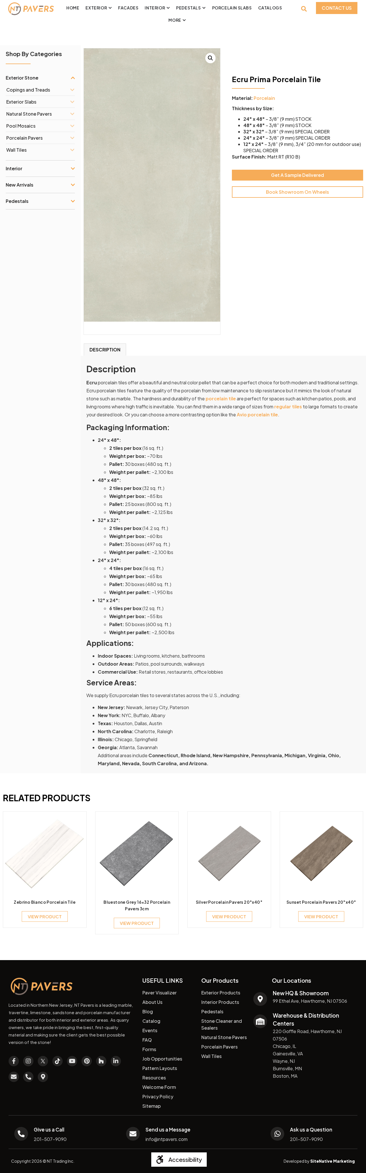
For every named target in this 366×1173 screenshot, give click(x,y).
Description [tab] (104, 350)
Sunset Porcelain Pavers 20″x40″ (321, 902)
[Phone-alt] (28, 1077)
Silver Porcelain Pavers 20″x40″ (229, 902)
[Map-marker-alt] (43, 1077)
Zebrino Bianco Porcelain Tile (44, 902)
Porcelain (264, 98)
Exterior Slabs (21, 102)
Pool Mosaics (20, 126)
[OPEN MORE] (184, 20)
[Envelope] (14, 1077)
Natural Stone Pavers (29, 114)
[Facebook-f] (14, 1061)
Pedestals (17, 201)
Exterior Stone (22, 78)
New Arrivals (19, 185)
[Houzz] (101, 1061)
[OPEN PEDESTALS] (204, 8)
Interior (14, 168)
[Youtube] (72, 1061)
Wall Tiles (16, 150)
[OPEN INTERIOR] (168, 8)
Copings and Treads (28, 90)
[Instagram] (28, 1061)
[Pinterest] (86, 1061)
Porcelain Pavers (24, 138)
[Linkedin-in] (116, 1061)
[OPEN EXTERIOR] (110, 8)
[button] (210, 58)
